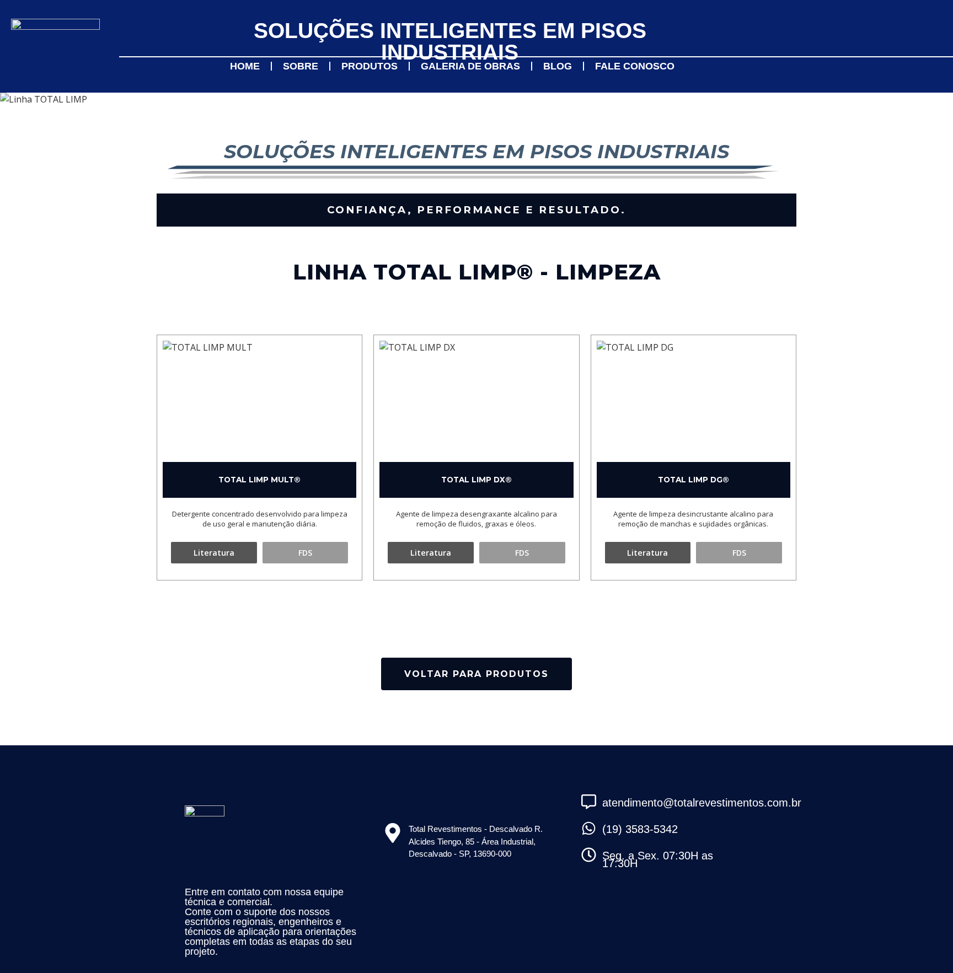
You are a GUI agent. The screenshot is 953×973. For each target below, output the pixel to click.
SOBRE (300, 66)
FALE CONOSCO (634, 66)
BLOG (557, 66)
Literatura (214, 552)
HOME (245, 66)
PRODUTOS (369, 66)
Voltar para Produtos (476, 674)
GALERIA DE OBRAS (470, 66)
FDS (305, 552)
